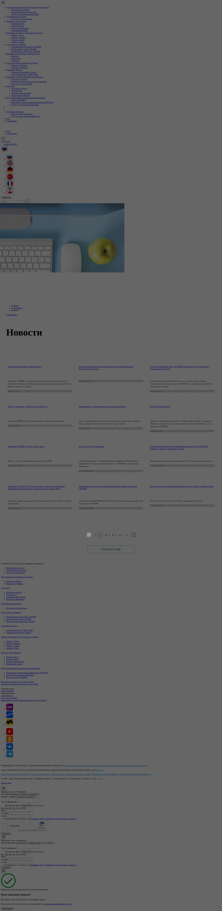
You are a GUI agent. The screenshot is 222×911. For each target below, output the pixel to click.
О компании (16, 308)
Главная (14, 306)
